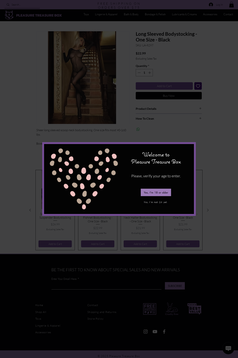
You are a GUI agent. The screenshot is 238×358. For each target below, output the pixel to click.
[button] (156, 192)
